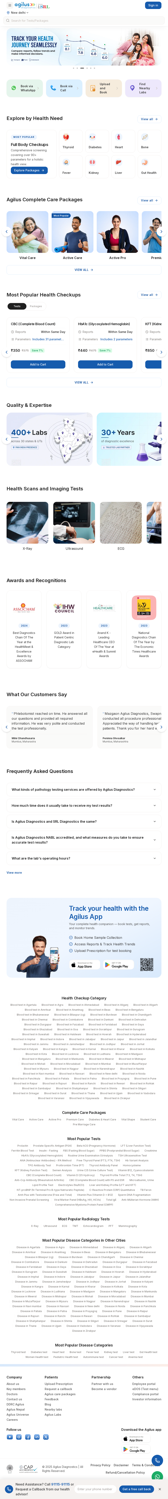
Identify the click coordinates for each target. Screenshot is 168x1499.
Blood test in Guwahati (35, 1034)
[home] (32, 5)
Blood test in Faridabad (103, 1024)
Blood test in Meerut (101, 1058)
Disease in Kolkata (112, 1286)
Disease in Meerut (26, 1296)
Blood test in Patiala (57, 1078)
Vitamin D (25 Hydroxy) (81, 1175)
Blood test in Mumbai (98, 1063)
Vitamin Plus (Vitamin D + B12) (95, 1194)
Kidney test (111, 1352)
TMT (75, 1225)
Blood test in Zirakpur (117, 1098)
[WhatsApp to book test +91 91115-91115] (157, 1477)
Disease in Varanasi (109, 1325)
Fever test (92, 1352)
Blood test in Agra (52, 1004)
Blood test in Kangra (55, 1049)
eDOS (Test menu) (145, 1389)
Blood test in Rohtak (142, 1083)
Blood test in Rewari (113, 1083)
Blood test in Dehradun (132, 1019)
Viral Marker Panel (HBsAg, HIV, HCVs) (77, 1199)
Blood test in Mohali (33, 1063)
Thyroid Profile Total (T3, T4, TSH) (121, 1175)
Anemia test (135, 1357)
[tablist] (26, 306)
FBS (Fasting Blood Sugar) (78, 1150)
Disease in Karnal (58, 1286)
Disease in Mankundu (144, 1291)
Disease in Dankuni (55, 1262)
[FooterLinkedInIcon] (37, 1437)
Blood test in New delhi (103, 1073)
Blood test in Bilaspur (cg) (69, 1014)
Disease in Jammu (26, 1281)
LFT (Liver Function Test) (136, 1145)
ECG (64, 1225)
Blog (48, 1404)
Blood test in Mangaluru (36, 1058)
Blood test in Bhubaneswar (33, 1014)
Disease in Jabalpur (82, 1276)
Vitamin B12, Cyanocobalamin (136, 1170)
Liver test (128, 1352)
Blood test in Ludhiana (97, 1054)
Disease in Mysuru (57, 1301)
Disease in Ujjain (51, 1325)
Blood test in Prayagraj (115, 1078)
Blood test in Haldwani (67, 1034)
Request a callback (58, 1389)
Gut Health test (148, 1352)
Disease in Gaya (56, 1266)
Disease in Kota (137, 1286)
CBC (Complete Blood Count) (43, 1175)
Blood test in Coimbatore (68, 1019)
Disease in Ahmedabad (84, 1247)
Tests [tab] (17, 306)
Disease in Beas (80, 1252)
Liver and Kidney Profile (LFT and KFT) (112, 1185)
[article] (38, 345)
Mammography (128, 1225)
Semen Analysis (62, 1170)
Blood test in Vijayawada (84, 1098)
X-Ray (35, 1225)
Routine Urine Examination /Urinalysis (90, 1155)
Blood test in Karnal (84, 1049)
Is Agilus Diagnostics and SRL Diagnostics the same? (54, 821)
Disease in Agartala (28, 1247)
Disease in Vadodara (79, 1325)
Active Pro (55, 1119)
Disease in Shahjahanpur (31, 1321)
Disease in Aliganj (114, 1247)
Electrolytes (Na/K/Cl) (71, 1185)
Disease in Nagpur (84, 1301)
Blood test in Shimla (105, 1088)
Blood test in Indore (52, 1039)
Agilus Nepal (16, 1409)
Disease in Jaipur (110, 1276)
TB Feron (145, 1189)
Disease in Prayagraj (84, 1311)
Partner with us (102, 1384)
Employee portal (144, 1384)
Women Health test (36, 1357)
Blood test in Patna (85, 1078)
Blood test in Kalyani (26, 1049)
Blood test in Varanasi (51, 1098)
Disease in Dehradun (85, 1262)
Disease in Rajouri (28, 1316)
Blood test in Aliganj (116, 1004)
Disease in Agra (55, 1247)
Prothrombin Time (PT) (70, 1165)
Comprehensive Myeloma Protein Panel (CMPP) (84, 1204)
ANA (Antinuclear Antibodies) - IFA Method (46, 1160)
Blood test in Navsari (71, 1073)
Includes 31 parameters (48, 339)
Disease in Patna (57, 1311)
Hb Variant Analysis (137, 1160)
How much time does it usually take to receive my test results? (62, 805)
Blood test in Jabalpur (82, 1039)
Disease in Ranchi (55, 1316)
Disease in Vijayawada (139, 1325)
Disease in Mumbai (142, 1296)
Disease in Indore (54, 1276)
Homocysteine (132, 1165)
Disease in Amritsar (24, 1252)
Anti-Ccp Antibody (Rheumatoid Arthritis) (39, 1180)
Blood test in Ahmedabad (83, 1004)
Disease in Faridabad (29, 1266)
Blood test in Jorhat (132, 1044)
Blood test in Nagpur (66, 1068)
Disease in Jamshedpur (56, 1281)
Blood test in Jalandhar (143, 1039)
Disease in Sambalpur (137, 1316)
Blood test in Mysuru (36, 1068)
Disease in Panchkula (143, 1306)
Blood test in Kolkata (142, 1049)
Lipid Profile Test (42, 1185)
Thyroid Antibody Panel (103, 1165)
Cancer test (116, 1357)
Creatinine (150, 1150)
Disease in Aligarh (141, 1247)
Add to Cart (38, 364)
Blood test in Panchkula (26, 1078)
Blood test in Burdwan (103, 1014)
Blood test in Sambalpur (36, 1088)
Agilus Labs (53, 1414)
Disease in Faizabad (145, 1262)
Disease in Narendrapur (115, 1301)
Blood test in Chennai (35, 1019)
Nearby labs (53, 1409)
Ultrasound (50, 1225)
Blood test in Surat (55, 1093)
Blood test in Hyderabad (131, 1034)
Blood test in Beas (99, 1009)
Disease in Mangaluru (113, 1291)
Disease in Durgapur (115, 1262)
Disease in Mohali (82, 1296)
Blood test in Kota (36, 1054)
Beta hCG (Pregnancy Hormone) (96, 1145)
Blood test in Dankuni (101, 1019)
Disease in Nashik (145, 1301)
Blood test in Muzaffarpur (131, 1063)
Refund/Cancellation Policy (125, 1472)
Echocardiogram (93, 1225)
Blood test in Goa (67, 1029)
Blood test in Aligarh (145, 1004)
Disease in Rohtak (108, 1316)
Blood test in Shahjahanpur (72, 1088)
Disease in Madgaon (82, 1291)
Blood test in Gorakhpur (97, 1029)
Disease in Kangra (32, 1286)
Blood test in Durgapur (38, 1024)
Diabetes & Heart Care (102, 1119)
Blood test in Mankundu (70, 1058)
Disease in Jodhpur (88, 1281)
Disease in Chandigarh (101, 1257)
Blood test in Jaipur (112, 1039)
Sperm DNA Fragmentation (134, 1194)
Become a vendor (104, 1389)
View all (147, 119)
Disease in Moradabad (112, 1296)
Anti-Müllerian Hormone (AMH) (140, 1199)
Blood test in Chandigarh (137, 1014)
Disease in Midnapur (54, 1296)
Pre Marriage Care (84, 1124)
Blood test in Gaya (133, 1024)
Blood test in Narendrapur (99, 1068)
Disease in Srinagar (115, 1321)
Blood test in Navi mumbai (38, 1073)
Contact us (14, 1399)
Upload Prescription (59, 1384)
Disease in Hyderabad (142, 1271)
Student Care (148, 1119)
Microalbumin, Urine (141, 1180)
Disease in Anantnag (53, 1252)
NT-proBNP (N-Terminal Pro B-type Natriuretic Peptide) (50, 1189)
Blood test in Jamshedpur (69, 1044)
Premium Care (75, 1119)
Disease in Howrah (112, 1271)
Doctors (12, 1394)
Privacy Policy (100, 1465)
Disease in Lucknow (23, 1291)
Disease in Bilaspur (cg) (39, 1257)
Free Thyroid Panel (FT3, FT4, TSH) (98, 1160)
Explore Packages (27, 170)
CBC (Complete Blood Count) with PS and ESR (96, 1180)
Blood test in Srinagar (26, 1093)
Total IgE (111, 1199)
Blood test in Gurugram (131, 1029)
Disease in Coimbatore (25, 1262)
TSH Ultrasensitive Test (132, 1155)
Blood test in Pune (145, 1078)
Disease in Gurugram (24, 1271)
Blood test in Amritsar (38, 1009)
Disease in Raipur (137, 1311)
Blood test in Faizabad (70, 1024)
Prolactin (22, 1145)
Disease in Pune (112, 1311)
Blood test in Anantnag (69, 1009)
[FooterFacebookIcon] (28, 1437)
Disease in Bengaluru (108, 1252)
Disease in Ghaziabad (84, 1266)
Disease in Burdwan (71, 1257)
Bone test (75, 1352)
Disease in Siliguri (88, 1321)
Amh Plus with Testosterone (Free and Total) (45, 1194)
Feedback (52, 1399)
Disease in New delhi (87, 1306)
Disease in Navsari (58, 1306)
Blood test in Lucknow (65, 1054)
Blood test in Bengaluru (130, 1009)
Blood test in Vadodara (141, 1093)
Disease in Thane (25, 1325)
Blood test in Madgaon (129, 1054)
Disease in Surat (142, 1321)
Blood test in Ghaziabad (38, 1029)
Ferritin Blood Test (22, 1150)
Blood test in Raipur (25, 1083)
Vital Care (18, 1119)
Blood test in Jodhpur (103, 1044)
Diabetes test (39, 1352)
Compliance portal (145, 1394)
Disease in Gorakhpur (139, 1266)
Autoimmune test (93, 1357)
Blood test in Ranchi (84, 1083)
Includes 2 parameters (116, 339)
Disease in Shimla (61, 1321)
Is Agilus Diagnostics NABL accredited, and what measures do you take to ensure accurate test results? (78, 839)
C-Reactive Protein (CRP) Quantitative (112, 1189)
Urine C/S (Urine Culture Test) (95, 1170)
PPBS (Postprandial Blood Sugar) (119, 1150)
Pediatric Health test (65, 1357)
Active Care (36, 1119)
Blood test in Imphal (23, 1039)
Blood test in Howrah (98, 1034)
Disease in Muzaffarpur (26, 1301)
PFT (111, 1225)
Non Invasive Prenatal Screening (29, 1199)
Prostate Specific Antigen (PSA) (52, 1145)
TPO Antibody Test (39, 1165)
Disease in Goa (112, 1266)
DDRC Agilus (15, 1404)
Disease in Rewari (81, 1316)
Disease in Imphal (28, 1276)
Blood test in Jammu (36, 1044)
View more (14, 872)
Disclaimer (121, 1465)
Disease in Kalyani (142, 1281)
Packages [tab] (36, 306)
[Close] (160, 1489)
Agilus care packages (60, 1394)
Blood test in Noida (134, 1073)
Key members (16, 1389)
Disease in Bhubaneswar (141, 1252)
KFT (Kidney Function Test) (31, 1170)
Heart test (58, 1352)
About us (13, 1384)
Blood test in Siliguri (134, 1088)
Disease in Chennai (131, 1257)
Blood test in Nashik (132, 1068)
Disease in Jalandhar (138, 1276)
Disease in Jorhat (115, 1281)
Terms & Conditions (146, 1465)
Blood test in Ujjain (111, 1093)
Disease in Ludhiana (53, 1291)
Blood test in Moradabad (65, 1063)
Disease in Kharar (85, 1286)
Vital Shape (128, 1119)
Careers (12, 1419)
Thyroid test (18, 1352)
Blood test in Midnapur (132, 1058)
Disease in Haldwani (84, 1271)
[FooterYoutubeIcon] (10, 1437)
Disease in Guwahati (54, 1271)
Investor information (146, 1399)
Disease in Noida (115, 1306)
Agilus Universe (18, 1414)
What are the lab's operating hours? (41, 858)
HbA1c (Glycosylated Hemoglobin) (42, 1155)
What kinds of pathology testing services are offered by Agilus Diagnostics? (73, 789)
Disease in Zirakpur (84, 1330)
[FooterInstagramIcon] (19, 1437)
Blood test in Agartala (23, 1004)
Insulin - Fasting (48, 1150)
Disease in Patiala (31, 1311)
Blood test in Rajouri (55, 1083)
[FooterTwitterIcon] (46, 1437)
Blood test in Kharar (113, 1049)
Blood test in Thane (83, 1093)
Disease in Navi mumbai (26, 1306)
